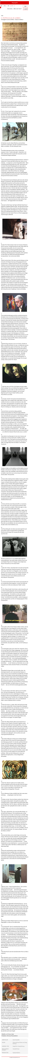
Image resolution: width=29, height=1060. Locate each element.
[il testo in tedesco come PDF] (25, 6)
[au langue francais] (9, 6)
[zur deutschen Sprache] (5, 6)
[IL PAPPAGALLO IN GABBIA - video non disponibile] (25, 9)
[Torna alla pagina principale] (14, 8)
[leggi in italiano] (12, 6)
